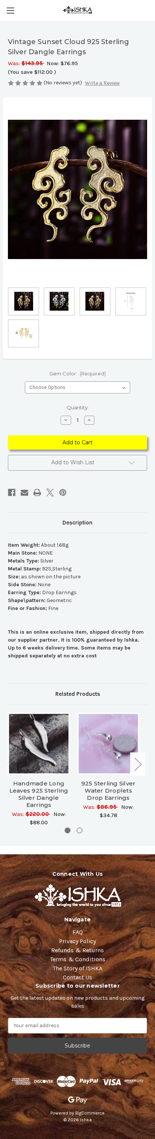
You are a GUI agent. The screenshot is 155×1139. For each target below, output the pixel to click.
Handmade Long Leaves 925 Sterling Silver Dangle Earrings (38, 794)
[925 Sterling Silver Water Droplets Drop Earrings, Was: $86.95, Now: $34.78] (108, 743)
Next (137, 764)
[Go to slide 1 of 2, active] (67, 830)
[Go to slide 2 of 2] (79, 830)
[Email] (24, 492)
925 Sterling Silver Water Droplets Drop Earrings (108, 790)
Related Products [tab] (77, 694)
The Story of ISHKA (77, 968)
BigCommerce (90, 1113)
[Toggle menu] (10, 10)
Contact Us (77, 977)
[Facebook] (11, 492)
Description (77, 522)
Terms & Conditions (77, 959)
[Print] (37, 492)
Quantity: (78, 407)
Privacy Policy (77, 941)
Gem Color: (77, 374)
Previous (9, 764)
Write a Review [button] (102, 83)
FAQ (78, 932)
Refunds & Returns (77, 950)
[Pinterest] (63, 492)
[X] (50, 492)
